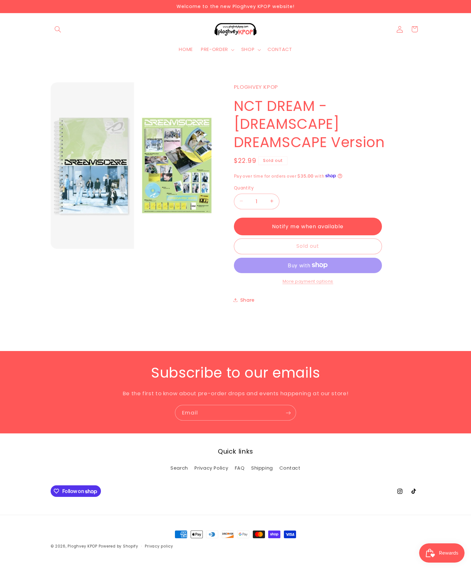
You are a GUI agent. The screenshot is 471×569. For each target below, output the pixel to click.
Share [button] (247, 300)
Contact (289, 468)
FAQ (240, 468)
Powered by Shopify (118, 546)
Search (179, 468)
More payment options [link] (308, 281)
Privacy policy (159, 546)
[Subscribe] (288, 413)
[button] (58, 29)
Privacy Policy (211, 468)
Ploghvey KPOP (82, 546)
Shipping (262, 468)
